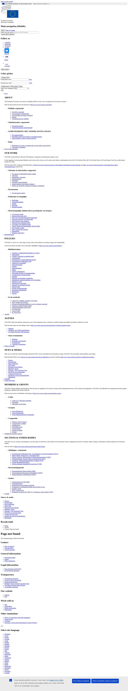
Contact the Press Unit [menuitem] (14, 374)
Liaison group (8, 619)
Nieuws (6, 501)
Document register (9, 557)
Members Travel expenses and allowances (16, 583)
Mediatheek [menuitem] (11, 377)
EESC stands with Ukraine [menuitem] (20, 229)
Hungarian (7, 654)
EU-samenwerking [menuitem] (17, 135)
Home (6, 526)
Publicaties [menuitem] (15, 200)
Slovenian (7, 671)
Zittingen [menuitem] (11, 328)
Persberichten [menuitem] (12, 362)
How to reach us (9, 546)
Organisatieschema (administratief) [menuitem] (22, 127)
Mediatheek (7, 518)
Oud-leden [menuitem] (15, 402)
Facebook (8, 46)
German (6, 639)
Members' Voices (9, 509)
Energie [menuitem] (14, 266)
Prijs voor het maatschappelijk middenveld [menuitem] (24, 218)
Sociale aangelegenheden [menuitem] (19, 288)
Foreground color (6, 79)
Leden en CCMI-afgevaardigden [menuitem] (21, 400)
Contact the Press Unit (11, 514)
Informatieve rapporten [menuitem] (18, 177)
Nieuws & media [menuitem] (9, 346)
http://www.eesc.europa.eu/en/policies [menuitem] (50, 245)
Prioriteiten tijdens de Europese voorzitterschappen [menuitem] (27, 136)
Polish (6, 664)
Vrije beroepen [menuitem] (16, 428)
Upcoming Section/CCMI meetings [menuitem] (18, 332)
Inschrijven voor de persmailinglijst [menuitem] (18, 375)
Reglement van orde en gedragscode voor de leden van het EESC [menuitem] (31, 145)
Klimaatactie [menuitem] (15, 254)
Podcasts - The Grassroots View (13, 511)
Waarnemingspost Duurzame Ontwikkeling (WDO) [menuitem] (27, 473)
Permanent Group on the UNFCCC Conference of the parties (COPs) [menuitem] (32, 492)
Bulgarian (7, 634)
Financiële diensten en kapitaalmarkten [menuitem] (23, 273)
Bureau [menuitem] (14, 117)
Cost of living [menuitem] (16, 311)
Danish (6, 637)
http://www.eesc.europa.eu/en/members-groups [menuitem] (47, 393)
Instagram (8, 44)
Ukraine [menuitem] (6, 494)
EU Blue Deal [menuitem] (16, 309)
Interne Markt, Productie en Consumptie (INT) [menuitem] (26, 455)
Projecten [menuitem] (15, 205)
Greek (6, 641)
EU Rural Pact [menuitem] (16, 312)
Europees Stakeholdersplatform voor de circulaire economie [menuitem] (29, 304)
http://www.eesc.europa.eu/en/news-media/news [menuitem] (35, 357)
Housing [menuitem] (14, 276)
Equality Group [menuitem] (16, 488)
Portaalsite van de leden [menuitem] (19, 404)
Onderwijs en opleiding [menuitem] (19, 263)
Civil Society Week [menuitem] (17, 214)
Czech (6, 636)
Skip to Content (10, 30)
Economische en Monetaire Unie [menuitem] (21, 261)
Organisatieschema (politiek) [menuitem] (20, 119)
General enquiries (9, 550)
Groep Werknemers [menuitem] (18, 413)
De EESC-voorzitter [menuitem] (18, 112)
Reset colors (14, 86)
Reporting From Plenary (11, 507)
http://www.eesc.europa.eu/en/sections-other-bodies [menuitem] (30, 446)
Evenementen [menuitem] (16, 342)
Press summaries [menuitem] (13, 363)
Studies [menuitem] (14, 203)
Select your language (7, 88)
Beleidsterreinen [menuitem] (9, 234)
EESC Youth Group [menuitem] (18, 490)
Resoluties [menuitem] (15, 180)
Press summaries (9, 504)
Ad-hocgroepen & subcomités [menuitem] (21, 482)
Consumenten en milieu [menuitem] (19, 423)
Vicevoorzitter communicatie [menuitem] (20, 114)
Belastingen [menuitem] (15, 292)
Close (20, 86)
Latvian (6, 659)
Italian (6, 656)
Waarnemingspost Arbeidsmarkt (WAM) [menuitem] (24, 474)
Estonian (7, 646)
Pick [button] (30, 79)
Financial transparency (11, 582)
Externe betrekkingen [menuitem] (18, 271)
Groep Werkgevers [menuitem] (17, 411)
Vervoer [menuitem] (14, 293)
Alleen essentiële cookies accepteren (105, 681)
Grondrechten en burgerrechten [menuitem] (21, 275)
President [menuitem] (7, 379)
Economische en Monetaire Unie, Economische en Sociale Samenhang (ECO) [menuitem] (35, 454)
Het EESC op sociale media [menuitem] (16, 372)
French (6, 649)
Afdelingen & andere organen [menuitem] (13, 434)
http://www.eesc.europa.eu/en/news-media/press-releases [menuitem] (77, 357)
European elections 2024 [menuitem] (19, 216)
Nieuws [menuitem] (10, 360)
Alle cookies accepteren (81, 681)
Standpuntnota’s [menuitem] (16, 179)
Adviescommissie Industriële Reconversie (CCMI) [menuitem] (27, 464)
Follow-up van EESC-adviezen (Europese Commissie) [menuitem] (28, 186)
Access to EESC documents (12, 580)
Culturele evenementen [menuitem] (19, 344)
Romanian (7, 668)
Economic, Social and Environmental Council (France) (20, 622)
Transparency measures (11, 578)
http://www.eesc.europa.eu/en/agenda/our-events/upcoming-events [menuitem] (50, 325)
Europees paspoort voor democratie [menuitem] (22, 219)
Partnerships (8, 610)
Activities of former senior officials (14, 585)
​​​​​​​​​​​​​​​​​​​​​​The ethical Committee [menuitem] (18, 147)
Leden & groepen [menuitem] (9, 380)
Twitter (7, 47)
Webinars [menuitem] (15, 339)
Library (6, 559)
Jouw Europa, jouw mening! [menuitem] (20, 221)
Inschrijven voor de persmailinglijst (14, 516)
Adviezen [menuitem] (15, 175)
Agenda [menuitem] (6, 314)
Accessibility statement (11, 587)
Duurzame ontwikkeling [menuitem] (19, 290)
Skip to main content (7, 1)
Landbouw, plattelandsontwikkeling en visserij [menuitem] (25, 253)
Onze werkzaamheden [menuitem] (11, 149)
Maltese (6, 661)
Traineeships (8, 606)
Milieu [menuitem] (14, 270)
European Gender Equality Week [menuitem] (22, 306)
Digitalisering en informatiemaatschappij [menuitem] (24, 260)
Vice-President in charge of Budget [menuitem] (22, 115)
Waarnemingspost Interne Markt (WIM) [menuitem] (23, 471)
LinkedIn (7, 42)
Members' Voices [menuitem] (13, 369)
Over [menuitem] (5, 93)
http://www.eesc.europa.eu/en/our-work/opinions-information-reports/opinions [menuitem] (57, 165)
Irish (5, 651)
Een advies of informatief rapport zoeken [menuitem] (24, 174)
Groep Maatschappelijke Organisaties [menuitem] (23, 414)
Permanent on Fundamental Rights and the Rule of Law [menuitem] (28, 487)
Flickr (6, 60)
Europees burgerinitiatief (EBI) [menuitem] (21, 223)
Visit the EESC (8, 548)
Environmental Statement (11, 570)
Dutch (6, 663)
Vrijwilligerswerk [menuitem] (17, 427)
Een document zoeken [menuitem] (18, 193)
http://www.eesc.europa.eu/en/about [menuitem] (41, 105)
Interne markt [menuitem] (16, 287)
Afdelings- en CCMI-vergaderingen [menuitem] (18, 330)
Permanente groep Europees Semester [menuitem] (23, 485)
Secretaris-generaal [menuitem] (17, 126)
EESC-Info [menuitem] (11, 365)
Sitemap (6, 595)
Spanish (6, 644)
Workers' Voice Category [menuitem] (19, 422)
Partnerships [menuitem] (15, 231)
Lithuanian (7, 658)
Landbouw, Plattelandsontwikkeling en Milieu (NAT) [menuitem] (28, 460)
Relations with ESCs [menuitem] (18, 233)
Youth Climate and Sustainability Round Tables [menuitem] (26, 226)
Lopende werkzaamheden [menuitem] (19, 182)
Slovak (6, 669)
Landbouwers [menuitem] (16, 425)
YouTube (7, 66)
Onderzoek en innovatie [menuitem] (19, 283)
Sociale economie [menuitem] (17, 430)
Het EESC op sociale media (12, 513)
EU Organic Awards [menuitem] (18, 228)
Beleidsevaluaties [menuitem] (17, 207)
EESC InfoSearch (9, 561)
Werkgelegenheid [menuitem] (17, 265)
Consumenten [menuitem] (16, 258)
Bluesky (6, 53)
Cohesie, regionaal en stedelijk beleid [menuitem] (23, 256)
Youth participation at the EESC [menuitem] (21, 307)
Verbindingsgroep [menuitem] (17, 483)
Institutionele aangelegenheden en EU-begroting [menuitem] (26, 280)
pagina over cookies (56, 680)
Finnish (6, 647)
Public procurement (10, 608)
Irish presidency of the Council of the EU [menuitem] (24, 138)
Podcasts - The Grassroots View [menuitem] (17, 370)
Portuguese (7, 666)
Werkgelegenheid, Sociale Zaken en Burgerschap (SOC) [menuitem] (28, 459)
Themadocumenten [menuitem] (17, 202)
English (6, 642)
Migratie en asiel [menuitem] (17, 281)
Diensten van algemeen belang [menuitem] (21, 285)
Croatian (7, 652)
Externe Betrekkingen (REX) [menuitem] (20, 462)
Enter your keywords (7, 32)
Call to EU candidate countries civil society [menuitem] (24, 301)
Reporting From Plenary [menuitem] (15, 367)
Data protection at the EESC (12, 569)
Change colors (5, 77)
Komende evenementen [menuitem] (19, 341)
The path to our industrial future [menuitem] (21, 224)
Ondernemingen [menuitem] (17, 268)
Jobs (5, 604)
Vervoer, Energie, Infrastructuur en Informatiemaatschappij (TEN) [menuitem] (31, 457)
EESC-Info (7, 506)
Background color (6, 83)
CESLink (7, 621)
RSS (5, 596)
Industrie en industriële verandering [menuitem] (22, 278)
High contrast (5, 69)
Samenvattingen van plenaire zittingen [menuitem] (23, 184)
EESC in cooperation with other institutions (17, 617)
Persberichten (8, 502)
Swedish (7, 673)
